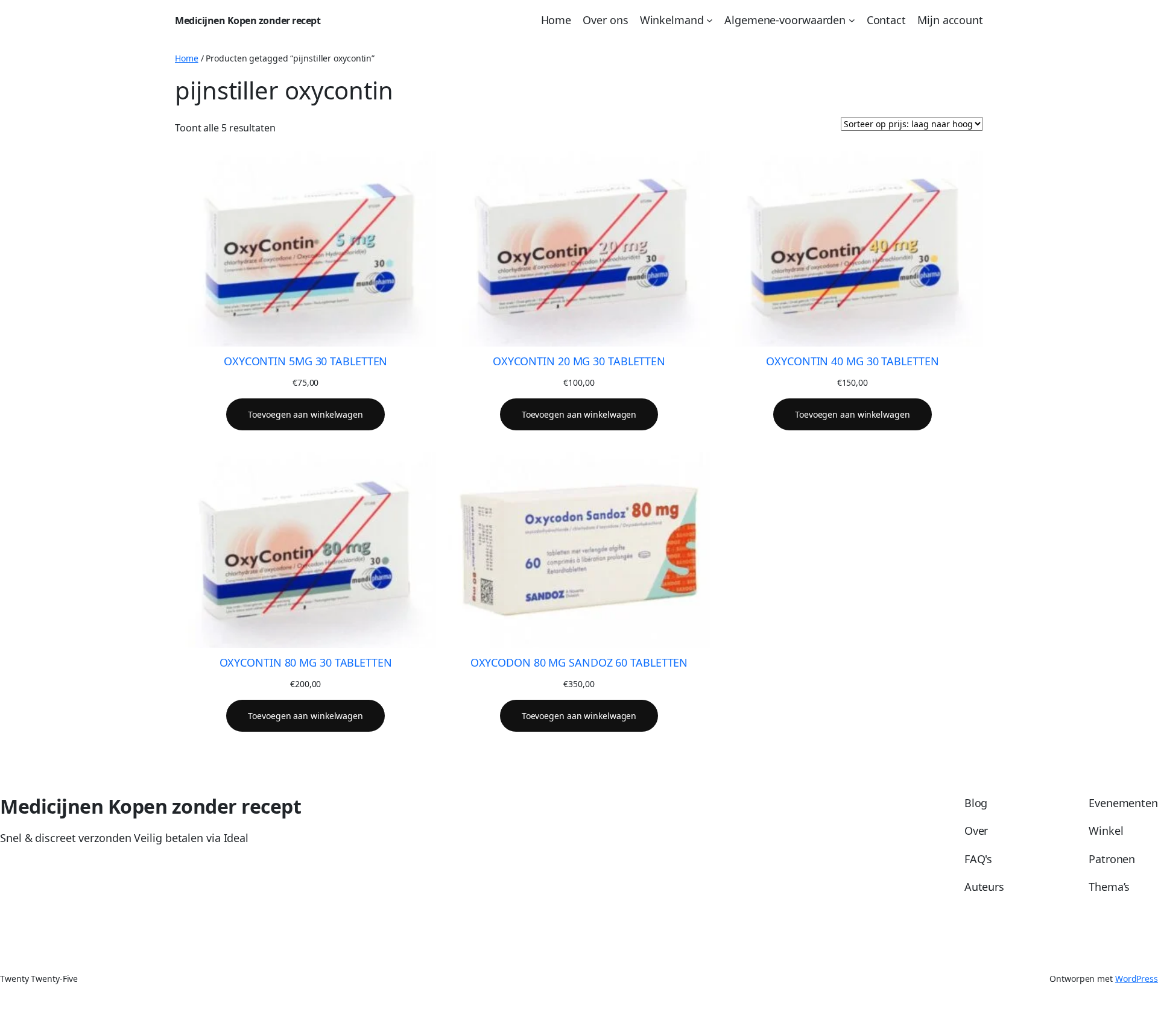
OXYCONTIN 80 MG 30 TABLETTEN (306, 662)
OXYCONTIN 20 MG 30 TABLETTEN (579, 361)
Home (186, 58)
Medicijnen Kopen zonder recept (247, 20)
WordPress (1136, 978)
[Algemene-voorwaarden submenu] (852, 20)
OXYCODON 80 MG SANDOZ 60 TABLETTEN (579, 662)
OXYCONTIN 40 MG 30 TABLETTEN (852, 361)
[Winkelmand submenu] (709, 20)
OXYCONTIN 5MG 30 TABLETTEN (305, 361)
